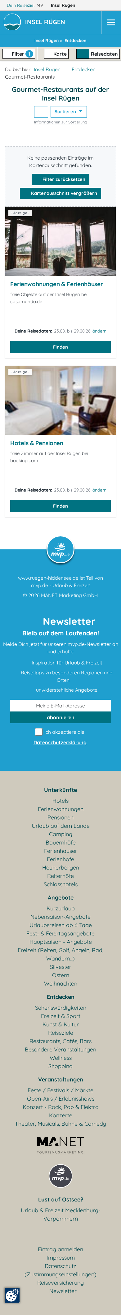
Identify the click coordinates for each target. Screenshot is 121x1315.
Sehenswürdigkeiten (60, 1007)
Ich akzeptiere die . (60, 737)
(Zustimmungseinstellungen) (60, 1274)
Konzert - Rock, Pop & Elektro (61, 1107)
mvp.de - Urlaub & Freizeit (60, 585)
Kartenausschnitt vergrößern (63, 193)
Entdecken (84, 69)
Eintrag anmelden (60, 1249)
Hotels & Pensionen (36, 443)
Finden (60, 347)
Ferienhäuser (60, 850)
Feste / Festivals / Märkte (60, 1090)
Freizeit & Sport (60, 1016)
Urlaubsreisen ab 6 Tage (60, 925)
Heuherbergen (60, 867)
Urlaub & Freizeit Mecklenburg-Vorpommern (61, 1214)
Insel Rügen (63, 5)
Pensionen (60, 817)
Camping (60, 834)
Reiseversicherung (60, 1282)
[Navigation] (111, 22)
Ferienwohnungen (60, 809)
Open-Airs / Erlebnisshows (60, 1098)
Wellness (61, 1057)
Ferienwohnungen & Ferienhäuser (56, 284)
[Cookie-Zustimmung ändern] (12, 1295)
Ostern (60, 975)
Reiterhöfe (60, 875)
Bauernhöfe (61, 842)
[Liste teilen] (41, 112)
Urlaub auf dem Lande (61, 825)
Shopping (60, 1066)
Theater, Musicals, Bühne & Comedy (60, 1123)
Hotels (60, 800)
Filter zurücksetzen (63, 179)
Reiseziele (60, 1032)
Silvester (60, 966)
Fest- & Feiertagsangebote (60, 933)
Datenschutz (60, 1266)
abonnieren (60, 717)
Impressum (61, 1257)
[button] (46, 22)
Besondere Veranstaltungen (60, 1049)
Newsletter (63, 1291)
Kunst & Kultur (61, 1024)
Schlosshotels (61, 884)
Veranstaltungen (60, 1079)
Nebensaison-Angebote (60, 916)
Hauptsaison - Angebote (60, 941)
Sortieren (66, 111)
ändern (99, 331)
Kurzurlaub (61, 908)
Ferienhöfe (60, 859)
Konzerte (60, 1115)
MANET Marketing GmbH (69, 595)
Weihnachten (60, 983)
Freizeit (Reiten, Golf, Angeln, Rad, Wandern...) (60, 954)
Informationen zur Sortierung (60, 121)
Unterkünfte (60, 789)
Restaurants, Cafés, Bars (60, 1041)
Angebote (61, 897)
